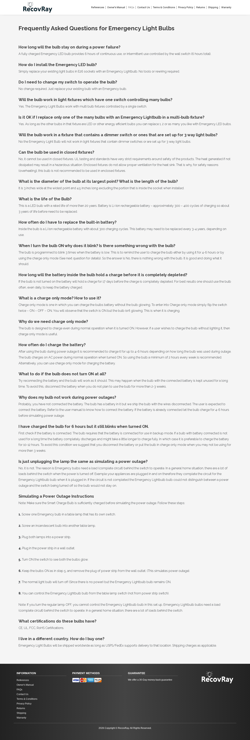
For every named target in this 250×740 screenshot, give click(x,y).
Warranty (226, 7)
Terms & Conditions (164, 7)
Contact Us (143, 7)
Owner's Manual (116, 7)
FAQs (131, 7)
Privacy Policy (185, 7)
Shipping (213, 7)
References (97, 7)
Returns (200, 7)
